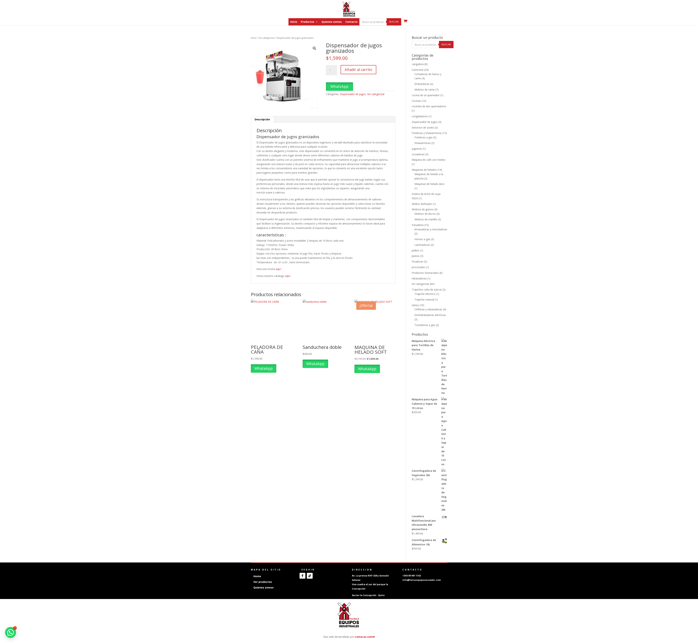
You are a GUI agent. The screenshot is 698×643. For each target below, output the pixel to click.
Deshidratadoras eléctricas (430, 315)
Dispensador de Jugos (353, 94)
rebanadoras (419, 278)
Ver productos (262, 582)
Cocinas (416, 101)
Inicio (293, 21)
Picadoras (417, 261)
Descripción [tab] (262, 119)
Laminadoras (422, 245)
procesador (418, 267)
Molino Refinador (422, 204)
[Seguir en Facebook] (302, 576)
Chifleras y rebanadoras (428, 309)
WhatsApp (339, 86)
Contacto (351, 21)
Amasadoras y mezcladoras (430, 229)
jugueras (417, 148)
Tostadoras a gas (424, 325)
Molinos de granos (423, 209)
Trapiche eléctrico (424, 294)
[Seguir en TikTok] (310, 576)
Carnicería (417, 69)
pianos (416, 256)
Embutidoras (421, 84)
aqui (278, 269)
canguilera (418, 64)
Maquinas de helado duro (429, 184)
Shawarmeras (422, 143)
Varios (415, 305)
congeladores (420, 116)
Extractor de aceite (423, 127)
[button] (314, 48)
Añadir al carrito (358, 69)
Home (257, 576)
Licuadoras (418, 154)
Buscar (393, 21)
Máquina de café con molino (428, 159)
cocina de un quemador (426, 95)
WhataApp (263, 368)
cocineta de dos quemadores (429, 106)
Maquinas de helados (424, 169)
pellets (415, 250)
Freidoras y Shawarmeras (427, 133)
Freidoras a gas (423, 137)
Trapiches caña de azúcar (427, 289)
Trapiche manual (424, 299)
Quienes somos (332, 21)
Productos (307, 21)
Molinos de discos (425, 213)
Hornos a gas (422, 239)
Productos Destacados (425, 273)
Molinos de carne (424, 89)
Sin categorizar (266, 37)
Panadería (418, 225)
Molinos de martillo (425, 219)
